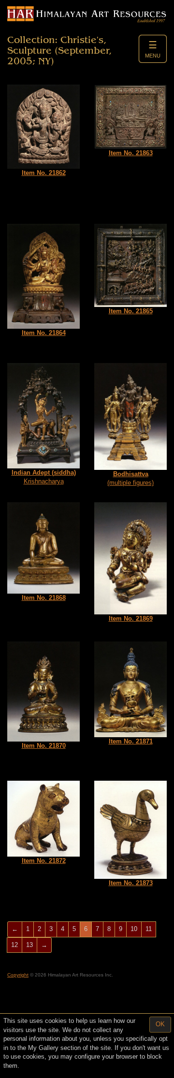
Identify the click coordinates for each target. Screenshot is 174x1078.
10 (133, 928)
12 (14, 944)
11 (148, 928)
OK (160, 1024)
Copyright (18, 974)
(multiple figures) (130, 478)
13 (29, 944)
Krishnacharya (44, 477)
